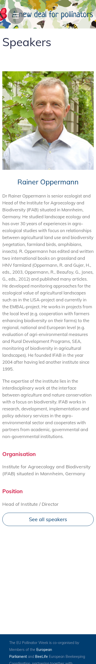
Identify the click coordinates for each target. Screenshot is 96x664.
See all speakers (48, 519)
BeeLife (41, 656)
